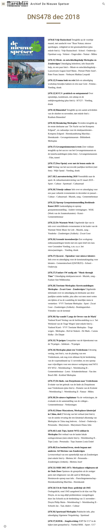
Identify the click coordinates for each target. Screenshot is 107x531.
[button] (3, 4)
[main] (53, 18)
